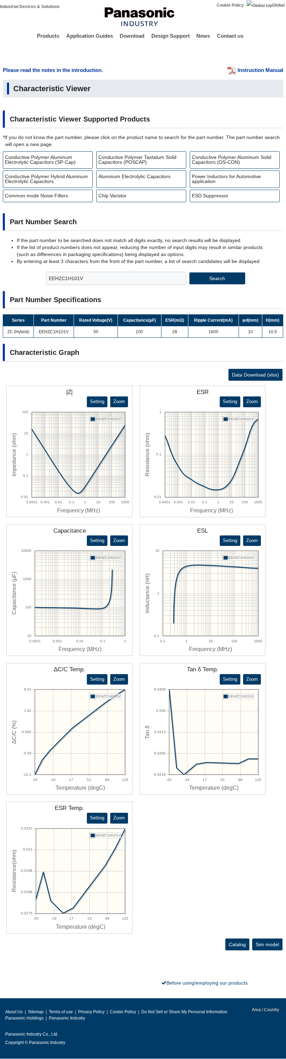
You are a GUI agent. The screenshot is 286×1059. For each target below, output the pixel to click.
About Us (14, 1011)
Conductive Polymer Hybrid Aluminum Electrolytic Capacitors (46, 179)
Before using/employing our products (207, 983)
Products (48, 36)
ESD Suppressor (210, 195)
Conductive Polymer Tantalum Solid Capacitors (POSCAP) (137, 159)
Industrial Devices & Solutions (30, 6)
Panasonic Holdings (24, 1018)
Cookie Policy (230, 5)
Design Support (170, 36)
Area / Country (265, 1009)
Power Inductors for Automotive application (226, 179)
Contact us (230, 36)
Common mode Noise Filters (36, 195)
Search (217, 278)
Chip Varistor (112, 195)
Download (132, 36)
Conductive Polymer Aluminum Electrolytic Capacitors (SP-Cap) (40, 159)
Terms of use (61, 1011)
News (203, 36)
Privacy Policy (91, 1011)
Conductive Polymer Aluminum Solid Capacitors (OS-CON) (231, 159)
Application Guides (89, 36)
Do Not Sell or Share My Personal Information (184, 1011)
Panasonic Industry (67, 1018)
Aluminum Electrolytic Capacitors (134, 176)
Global (278, 5)
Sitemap (36, 1011)
